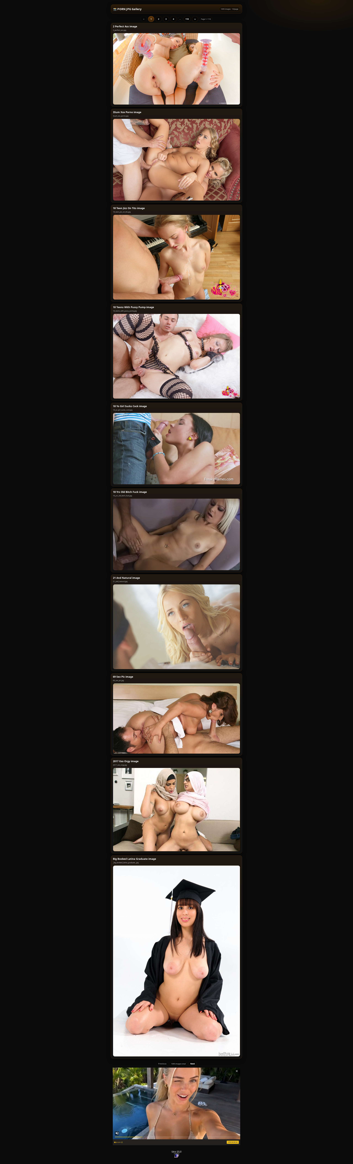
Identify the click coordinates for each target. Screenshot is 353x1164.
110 (187, 19)
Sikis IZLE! (177, 1151)
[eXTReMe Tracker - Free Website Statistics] (176, 1155)
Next (192, 1063)
